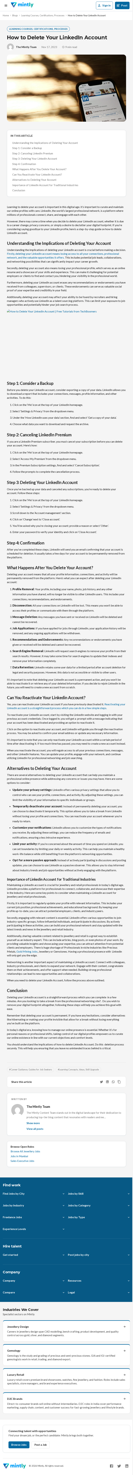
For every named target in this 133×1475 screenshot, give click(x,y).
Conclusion (18, 190)
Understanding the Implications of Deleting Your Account (45, 142)
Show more (33, 1123)
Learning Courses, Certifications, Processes (42, 15)
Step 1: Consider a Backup (27, 148)
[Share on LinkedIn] (107, 1081)
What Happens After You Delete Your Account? (39, 169)
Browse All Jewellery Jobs (25, 1151)
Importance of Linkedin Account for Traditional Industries (45, 185)
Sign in (106, 5)
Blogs (15, 15)
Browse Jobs (19, 1444)
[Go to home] (22, 5)
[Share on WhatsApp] (113, 1081)
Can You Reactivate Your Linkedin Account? (37, 174)
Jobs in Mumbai (19, 1156)
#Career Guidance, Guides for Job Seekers (30, 1069)
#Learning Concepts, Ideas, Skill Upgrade (78, 1069)
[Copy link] (119, 1081)
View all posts (34, 1128)
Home (6, 15)
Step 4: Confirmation (24, 163)
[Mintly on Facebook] (111, 1466)
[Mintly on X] (119, 1466)
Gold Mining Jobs (27, 951)
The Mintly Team (26, 47)
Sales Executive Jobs (22, 1160)
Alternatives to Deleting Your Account (34, 179)
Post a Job (40, 1444)
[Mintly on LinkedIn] (126, 1466)
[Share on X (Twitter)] (101, 1081)
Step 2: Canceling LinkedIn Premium (32, 153)
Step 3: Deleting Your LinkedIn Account (34, 158)
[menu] (6, 5)
